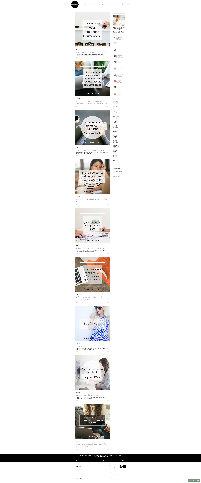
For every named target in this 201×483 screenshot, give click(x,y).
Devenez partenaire (112, 467)
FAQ (109, 465)
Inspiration (115, 171)
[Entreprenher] (121, 466)
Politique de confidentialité (113, 478)
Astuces (114, 168)
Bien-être (118, 168)
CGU (109, 476)
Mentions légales (111, 474)
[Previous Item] (114, 20)
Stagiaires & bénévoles (112, 469)
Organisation (119, 171)
